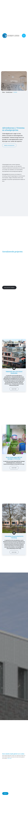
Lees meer (14, 388)
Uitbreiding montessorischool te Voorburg (14, 537)
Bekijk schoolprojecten (9, 145)
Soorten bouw (9, 92)
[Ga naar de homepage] (10, 35)
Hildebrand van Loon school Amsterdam (14, 372)
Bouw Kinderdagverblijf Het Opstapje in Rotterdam (14, 458)
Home (3, 92)
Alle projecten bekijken (9, 287)
